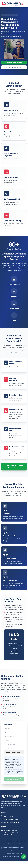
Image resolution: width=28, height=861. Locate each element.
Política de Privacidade (7, 841)
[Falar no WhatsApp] (23, 856)
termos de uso (18, 769)
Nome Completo (8, 724)
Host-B (15, 851)
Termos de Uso (12, 843)
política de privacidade (13, 772)
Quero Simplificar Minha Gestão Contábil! (14, 467)
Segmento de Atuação (10, 748)
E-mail (5, 732)
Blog (20, 843)
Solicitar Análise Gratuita (14, 67)
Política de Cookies (21, 841)
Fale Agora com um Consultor (13, 62)
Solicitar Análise (13, 779)
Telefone (6, 740)
